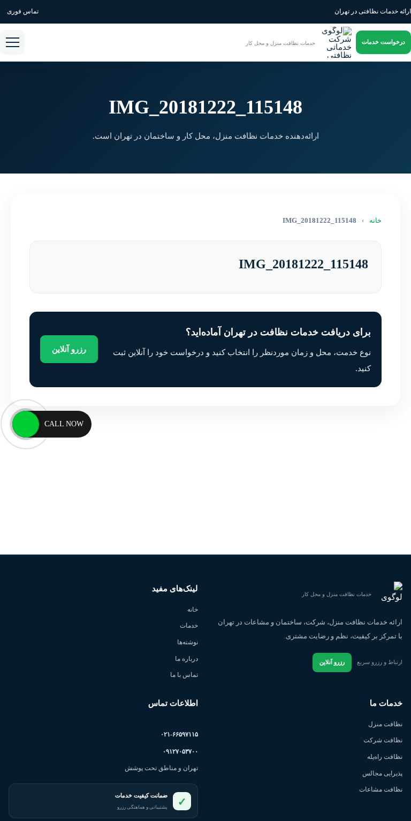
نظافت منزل (385, 724)
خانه (375, 220)
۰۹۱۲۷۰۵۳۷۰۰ (180, 751)
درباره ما (186, 658)
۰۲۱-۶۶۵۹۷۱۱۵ (179, 734)
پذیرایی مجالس (382, 773)
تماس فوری (23, 11)
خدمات (189, 625)
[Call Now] (25, 424)
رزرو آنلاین (69, 349)
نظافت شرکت (382, 740)
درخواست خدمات (383, 42)
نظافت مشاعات (380, 789)
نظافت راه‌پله (384, 756)
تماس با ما (184, 675)
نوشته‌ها (187, 642)
